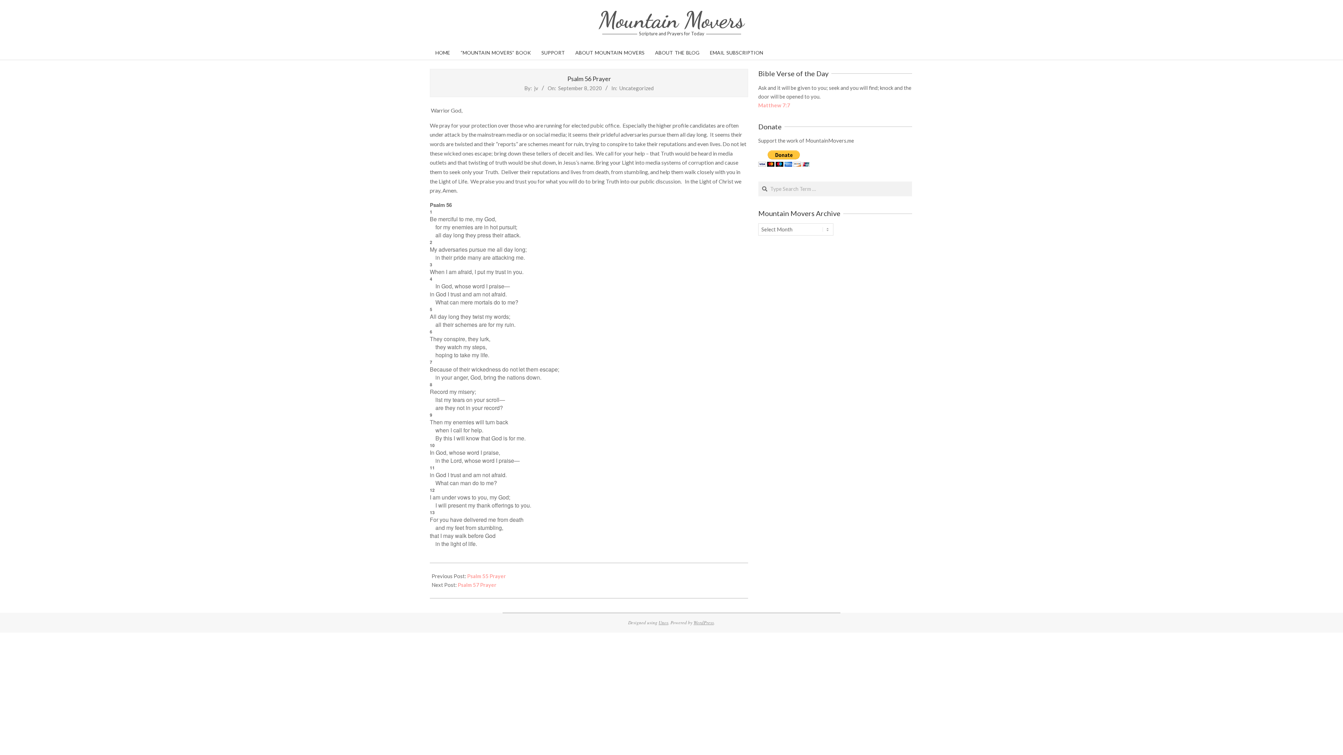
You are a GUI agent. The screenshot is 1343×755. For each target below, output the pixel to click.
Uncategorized (636, 88)
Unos (663, 622)
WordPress (704, 622)
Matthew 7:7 (774, 105)
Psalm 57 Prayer (477, 585)
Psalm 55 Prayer (486, 576)
